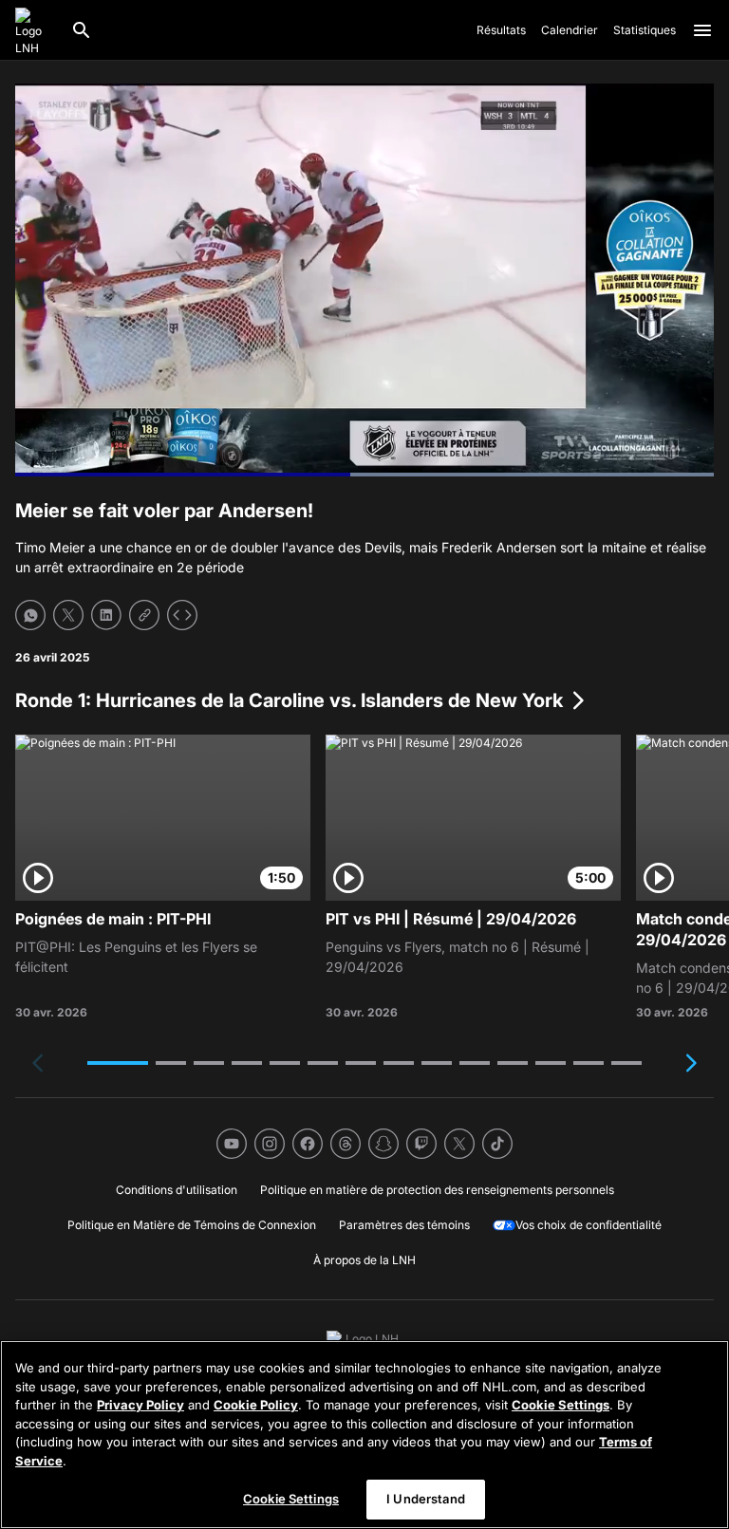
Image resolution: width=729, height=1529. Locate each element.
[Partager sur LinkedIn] (106, 615)
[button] (117, 1063)
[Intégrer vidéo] (182, 615)
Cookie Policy (256, 1404)
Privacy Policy (140, 1404)
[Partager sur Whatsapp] (30, 615)
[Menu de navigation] (702, 30)
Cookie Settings (560, 1404)
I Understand (425, 1498)
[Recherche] (81, 30)
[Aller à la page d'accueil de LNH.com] (35, 30)
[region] (364, 1434)
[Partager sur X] (68, 615)
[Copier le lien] (144, 615)
